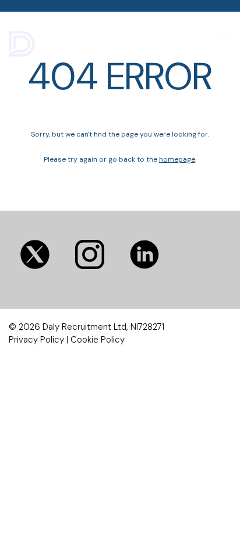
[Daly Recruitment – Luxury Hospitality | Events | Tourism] (60, 41)
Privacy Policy (36, 339)
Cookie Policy (97, 339)
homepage (177, 159)
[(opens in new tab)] (89, 254)
